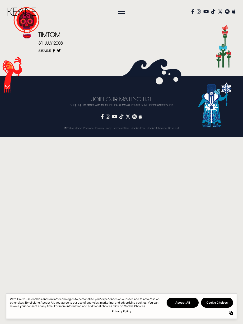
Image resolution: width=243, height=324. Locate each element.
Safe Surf (173, 128)
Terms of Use (121, 128)
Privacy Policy (103, 128)
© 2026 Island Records (78, 128)
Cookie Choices (157, 128)
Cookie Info (138, 128)
